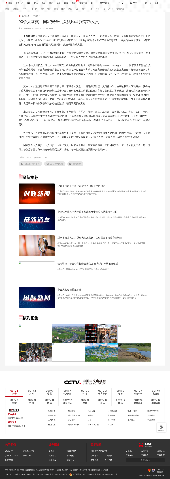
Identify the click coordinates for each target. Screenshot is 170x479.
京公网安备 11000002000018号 (84, 474)
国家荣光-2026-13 (15, 418)
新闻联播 (52, 411)
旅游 (56, 9)
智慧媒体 (129, 455)
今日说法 (52, 415)
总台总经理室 (28, 451)
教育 (66, 3)
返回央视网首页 (32, 164)
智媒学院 (145, 451)
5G (104, 9)
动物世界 (151, 415)
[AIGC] (133, 3)
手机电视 (70, 455)
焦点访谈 (71, 411)
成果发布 (161, 451)
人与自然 (52, 420)
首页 (10, 3)
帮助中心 (70, 460)
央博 (42, 9)
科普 (63, 9)
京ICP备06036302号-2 (27, 474)
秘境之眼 (52, 424)
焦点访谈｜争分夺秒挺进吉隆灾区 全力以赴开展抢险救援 (88, 263)
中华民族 (151, 420)
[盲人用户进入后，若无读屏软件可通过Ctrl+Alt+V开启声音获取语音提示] (146, 3)
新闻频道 (25, 16)
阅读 (84, 9)
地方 (7, 9)
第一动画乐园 (133, 415)
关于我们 (129, 451)
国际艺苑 (111, 420)
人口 (90, 420)
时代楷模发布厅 (74, 415)
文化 (49, 9)
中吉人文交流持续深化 (69, 289)
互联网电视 (71, 451)
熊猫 (74, 3)
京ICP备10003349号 (43, 474)
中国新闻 (37, 16)
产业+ (110, 9)
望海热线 (161, 430)
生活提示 (131, 420)
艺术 (90, 9)
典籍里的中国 (73, 424)
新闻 (28, 3)
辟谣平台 (94, 455)
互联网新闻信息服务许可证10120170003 (20, 470)
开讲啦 (90, 415)
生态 (25, 9)
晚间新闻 (91, 411)
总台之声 (9, 451)
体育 (58, 3)
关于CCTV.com (11, 455)
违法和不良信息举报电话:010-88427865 (93, 470)
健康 (70, 9)
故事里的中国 (153, 411)
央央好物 (120, 9)
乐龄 (77, 9)
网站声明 (9, 460)
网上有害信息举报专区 (100, 451)
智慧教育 (161, 455)
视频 (43, 3)
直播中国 (83, 3)
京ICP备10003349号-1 (60, 474)
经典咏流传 (112, 411)
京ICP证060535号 (11, 474)
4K (92, 3)
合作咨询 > (145, 460)
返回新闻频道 (56, 164)
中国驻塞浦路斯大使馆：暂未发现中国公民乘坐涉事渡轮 (87, 211)
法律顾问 (108, 455)
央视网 (51, 451)
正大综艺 (71, 420)
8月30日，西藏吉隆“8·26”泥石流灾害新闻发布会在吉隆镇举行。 (84, 269)
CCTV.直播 (104, 3)
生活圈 (110, 424)
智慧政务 (145, 455)
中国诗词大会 (93, 424)
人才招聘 (108, 460)
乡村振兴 (16, 9)
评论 (36, 3)
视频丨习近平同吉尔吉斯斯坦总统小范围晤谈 (81, 185)
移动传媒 (52, 460)
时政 (18, 3)
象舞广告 (27, 455)
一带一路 (33, 9)
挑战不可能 (132, 411)
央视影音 (52, 455)
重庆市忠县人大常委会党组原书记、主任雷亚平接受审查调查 (90, 237)
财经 (51, 3)
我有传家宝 (112, 415)
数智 (97, 9)
